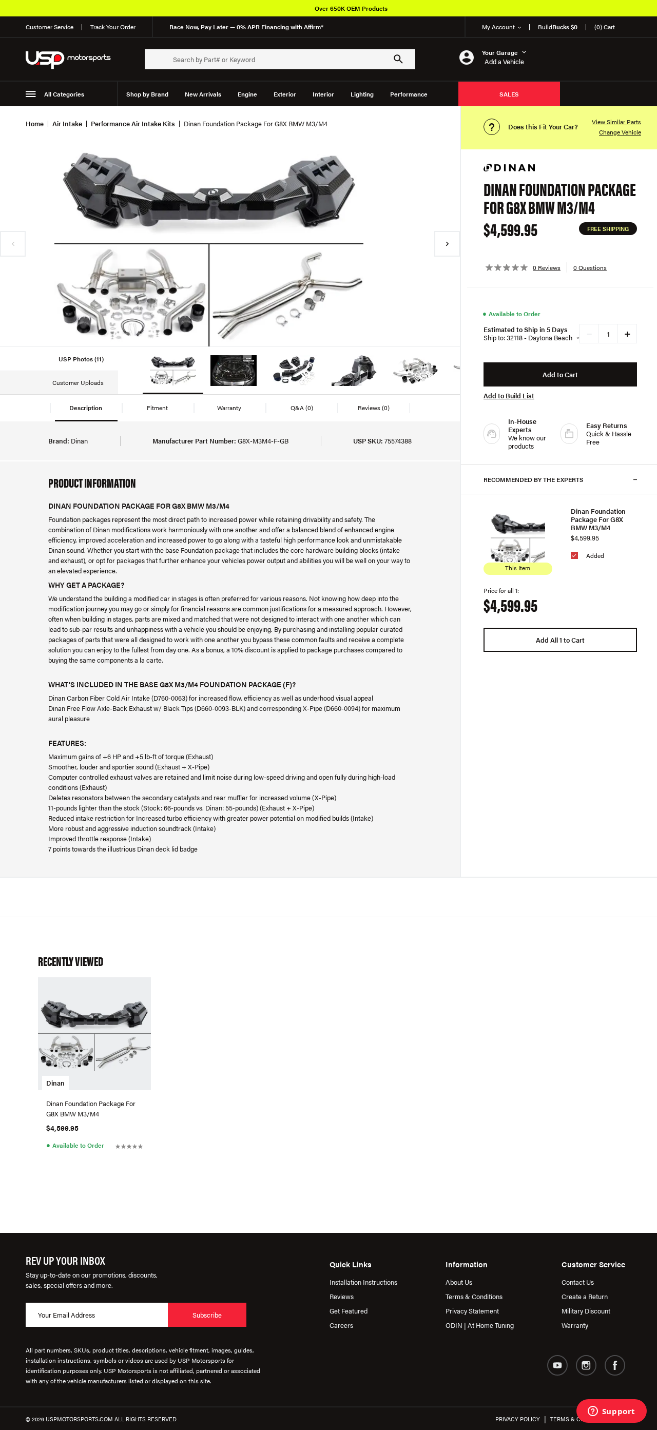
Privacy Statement (472, 1311)
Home (35, 123)
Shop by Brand (147, 94)
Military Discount (586, 1311)
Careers (341, 1325)
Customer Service (49, 26)
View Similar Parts (616, 121)
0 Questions (590, 267)
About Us (459, 1282)
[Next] (447, 244)
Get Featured (349, 1311)
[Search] (398, 59)
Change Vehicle (620, 132)
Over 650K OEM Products (351, 8)
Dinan (55, 1083)
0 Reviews (547, 267)
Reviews (342, 1296)
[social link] (557, 1365)
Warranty (575, 1325)
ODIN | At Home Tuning (480, 1325)
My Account (498, 26)
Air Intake (67, 123)
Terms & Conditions (474, 1296)
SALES (509, 94)
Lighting (362, 94)
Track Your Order (113, 26)
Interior (323, 94)
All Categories (64, 94)
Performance (409, 94)
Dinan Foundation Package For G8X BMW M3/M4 (598, 519)
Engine (247, 94)
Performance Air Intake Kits (133, 123)
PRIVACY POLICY (517, 1419)
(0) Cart (604, 26)
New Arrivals (203, 94)
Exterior (285, 94)
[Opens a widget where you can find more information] (611, 1412)
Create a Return (585, 1296)
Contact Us (578, 1282)
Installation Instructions (363, 1282)
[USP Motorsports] (75, 59)
